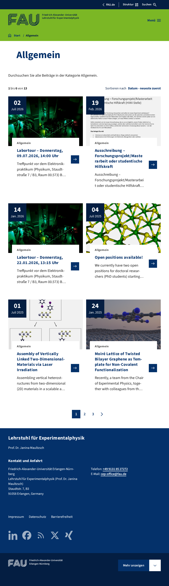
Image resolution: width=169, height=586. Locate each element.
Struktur (128, 4)
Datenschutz (37, 517)
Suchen (146, 4)
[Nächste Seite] (101, 414)
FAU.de (110, 5)
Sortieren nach (115, 88)
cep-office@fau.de (113, 474)
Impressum (16, 517)
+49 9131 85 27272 (115, 469)
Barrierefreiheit (62, 517)
